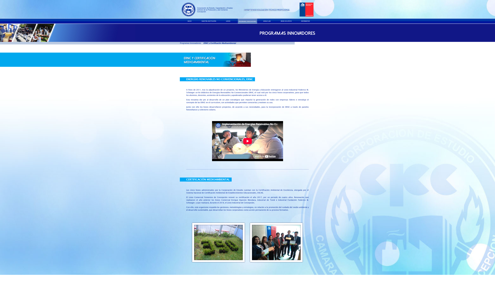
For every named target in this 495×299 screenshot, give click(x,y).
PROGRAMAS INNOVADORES (247, 21)
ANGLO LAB (267, 21)
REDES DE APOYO (286, 21)
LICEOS (228, 21)
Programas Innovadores (190, 43)
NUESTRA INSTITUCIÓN (209, 21)
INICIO (190, 21)
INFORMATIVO (305, 21)
